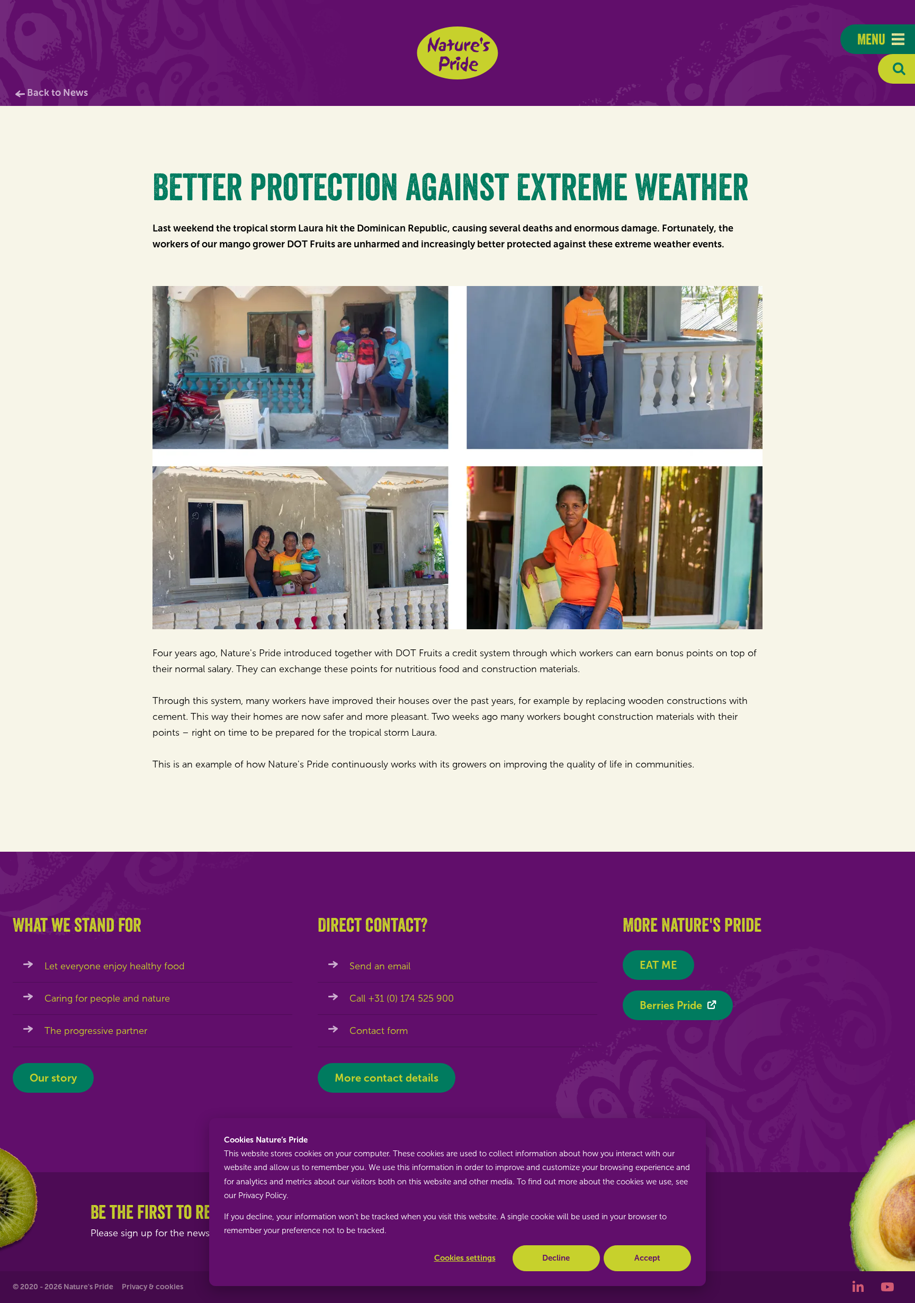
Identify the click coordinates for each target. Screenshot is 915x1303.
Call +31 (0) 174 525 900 (401, 998)
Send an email (379, 966)
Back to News (57, 93)
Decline (556, 1258)
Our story (53, 1078)
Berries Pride (671, 1005)
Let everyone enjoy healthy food (114, 966)
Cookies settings (465, 1258)
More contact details (386, 1078)
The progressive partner (95, 1031)
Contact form (378, 1031)
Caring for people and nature (107, 998)
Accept (647, 1258)
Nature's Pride (458, 53)
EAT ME (658, 965)
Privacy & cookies (152, 1286)
